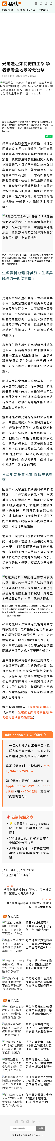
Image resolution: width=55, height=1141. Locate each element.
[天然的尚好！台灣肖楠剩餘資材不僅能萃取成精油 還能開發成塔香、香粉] (13, 983)
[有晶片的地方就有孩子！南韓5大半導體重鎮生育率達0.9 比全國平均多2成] (13, 945)
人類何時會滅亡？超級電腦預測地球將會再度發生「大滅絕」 (29, 852)
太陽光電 (11, 875)
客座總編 (7, 10)
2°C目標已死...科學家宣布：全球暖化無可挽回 (29, 840)
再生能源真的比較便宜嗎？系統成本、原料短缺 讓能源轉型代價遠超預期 (39, 1010)
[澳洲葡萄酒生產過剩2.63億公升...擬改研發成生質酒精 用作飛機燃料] (13, 1082)
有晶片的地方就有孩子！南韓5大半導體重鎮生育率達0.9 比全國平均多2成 (39, 943)
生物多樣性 (29, 869)
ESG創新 (44, 10)
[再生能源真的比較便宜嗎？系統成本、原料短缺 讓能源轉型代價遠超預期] (13, 1012)
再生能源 (11, 869)
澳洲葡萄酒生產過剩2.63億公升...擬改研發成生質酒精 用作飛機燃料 (39, 1080)
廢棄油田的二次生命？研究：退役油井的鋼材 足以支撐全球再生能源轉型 (39, 1063)
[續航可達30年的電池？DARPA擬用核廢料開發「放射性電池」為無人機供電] (13, 1029)
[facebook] (35, 3)
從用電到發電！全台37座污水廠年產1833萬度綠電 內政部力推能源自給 (39, 1098)
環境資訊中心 (39, 707)
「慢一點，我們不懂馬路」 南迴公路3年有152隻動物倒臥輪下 (39, 964)
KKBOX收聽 (28, 791)
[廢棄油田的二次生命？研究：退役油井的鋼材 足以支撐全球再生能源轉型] (13, 1065)
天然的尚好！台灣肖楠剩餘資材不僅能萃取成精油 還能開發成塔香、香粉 (39, 981)
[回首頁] (11, 3)
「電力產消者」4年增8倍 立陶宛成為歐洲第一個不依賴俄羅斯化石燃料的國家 (39, 1045)
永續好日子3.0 (26, 10)
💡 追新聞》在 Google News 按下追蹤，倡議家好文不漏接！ (29, 827)
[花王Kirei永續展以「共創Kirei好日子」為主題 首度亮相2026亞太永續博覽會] (13, 928)
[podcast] (41, 3)
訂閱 (41, 1128)
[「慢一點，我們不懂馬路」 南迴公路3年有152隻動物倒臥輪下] (13, 966)
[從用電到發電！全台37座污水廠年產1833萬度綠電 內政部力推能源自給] (13, 1100)
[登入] (46, 3)
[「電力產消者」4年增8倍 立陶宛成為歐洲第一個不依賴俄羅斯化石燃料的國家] (13, 1047)
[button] (51, 3)
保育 (25, 875)
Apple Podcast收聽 (20, 786)
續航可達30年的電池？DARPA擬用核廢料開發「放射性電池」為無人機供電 (39, 1027)
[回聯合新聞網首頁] (4, 3)
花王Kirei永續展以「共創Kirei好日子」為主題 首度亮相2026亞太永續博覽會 (39, 926)
